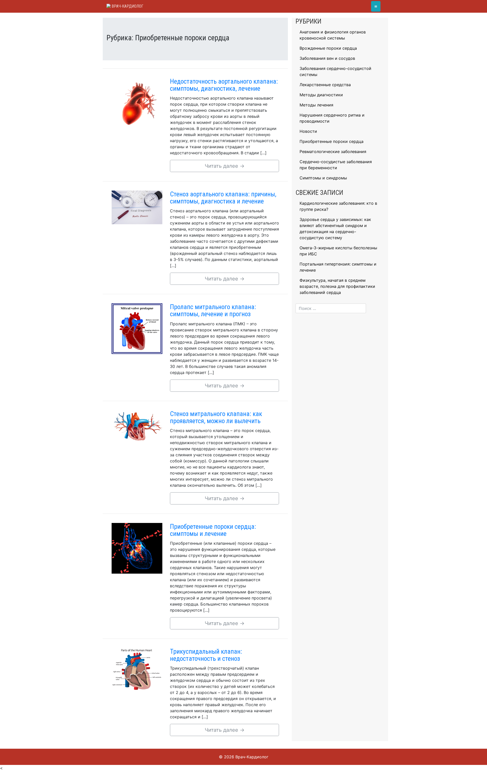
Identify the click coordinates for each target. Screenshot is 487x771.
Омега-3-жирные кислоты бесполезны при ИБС (338, 250)
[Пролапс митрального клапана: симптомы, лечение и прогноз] (137, 328)
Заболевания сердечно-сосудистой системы (335, 71)
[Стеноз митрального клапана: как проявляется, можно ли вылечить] (137, 425)
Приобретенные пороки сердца (331, 141)
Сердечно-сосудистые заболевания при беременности (336, 164)
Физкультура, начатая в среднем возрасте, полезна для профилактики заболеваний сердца (337, 286)
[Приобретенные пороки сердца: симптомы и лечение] (137, 547)
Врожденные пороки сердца (328, 48)
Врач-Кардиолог (127, 6)
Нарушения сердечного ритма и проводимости (332, 118)
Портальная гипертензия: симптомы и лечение (338, 267)
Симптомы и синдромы (323, 177)
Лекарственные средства (325, 84)
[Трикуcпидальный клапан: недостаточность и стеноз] (137, 668)
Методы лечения (316, 104)
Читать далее (225, 166)
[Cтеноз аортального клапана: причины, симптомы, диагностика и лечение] (137, 207)
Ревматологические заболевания (333, 151)
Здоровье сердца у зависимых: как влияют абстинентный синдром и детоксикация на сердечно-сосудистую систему (335, 228)
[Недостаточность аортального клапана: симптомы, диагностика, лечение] (137, 102)
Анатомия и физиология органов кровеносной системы (333, 35)
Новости (308, 131)
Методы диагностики (321, 94)
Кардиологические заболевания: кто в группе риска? (338, 206)
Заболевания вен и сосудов (327, 58)
